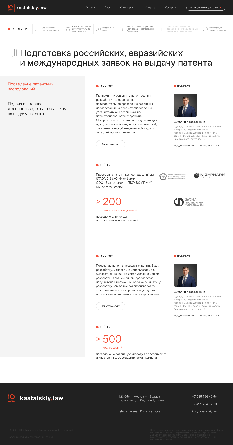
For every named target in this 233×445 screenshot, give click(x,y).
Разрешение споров (108, 29)
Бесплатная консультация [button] (204, 8)
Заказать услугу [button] (111, 144)
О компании (127, 7)
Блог (107, 7)
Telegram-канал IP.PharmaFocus (139, 411)
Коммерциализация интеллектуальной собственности (81, 29)
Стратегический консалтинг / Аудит (51, 29)
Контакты (171, 7)
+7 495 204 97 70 (204, 404)
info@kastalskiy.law (204, 411)
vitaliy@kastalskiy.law (184, 146)
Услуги (90, 7)
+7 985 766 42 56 (209, 146)
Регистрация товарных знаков (217, 29)
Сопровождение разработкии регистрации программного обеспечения (140, 29)
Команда (150, 7)
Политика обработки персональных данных (31, 437)
